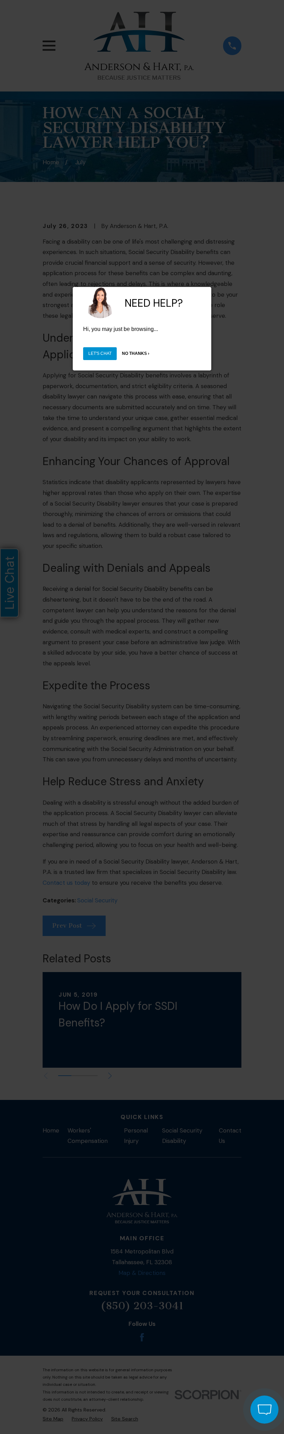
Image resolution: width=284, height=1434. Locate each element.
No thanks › (135, 353)
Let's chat (100, 353)
